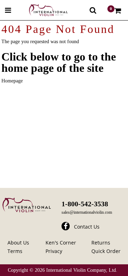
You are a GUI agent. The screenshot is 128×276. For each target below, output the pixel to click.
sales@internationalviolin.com (87, 212)
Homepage (12, 81)
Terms (14, 251)
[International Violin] (42, 10)
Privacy (54, 251)
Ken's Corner (61, 242)
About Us (18, 242)
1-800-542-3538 (85, 204)
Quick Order (106, 251)
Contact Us (87, 226)
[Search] (93, 10)
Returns (100, 242)
